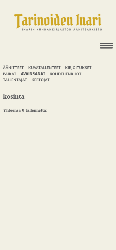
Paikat (9, 73)
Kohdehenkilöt (65, 73)
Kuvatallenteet (44, 67)
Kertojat (41, 79)
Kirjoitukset (78, 67)
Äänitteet (13, 67)
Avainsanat (33, 73)
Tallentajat (15, 79)
